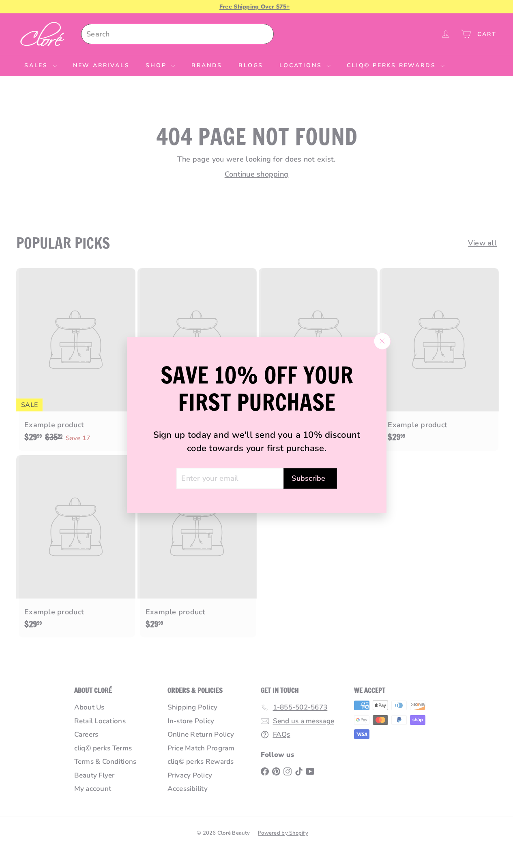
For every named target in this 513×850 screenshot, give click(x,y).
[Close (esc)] (382, 340)
